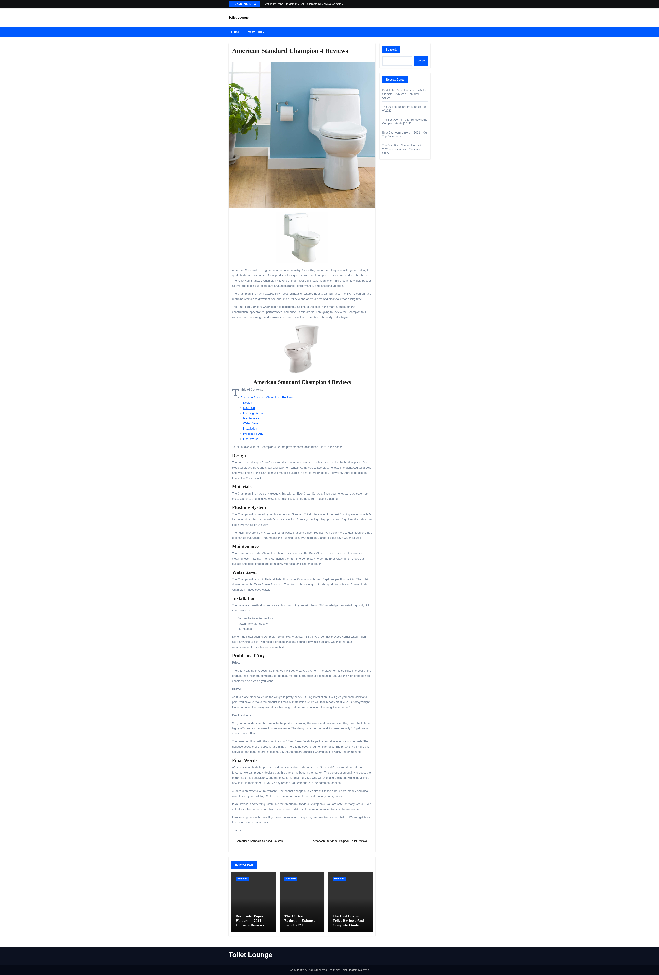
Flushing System (253, 413)
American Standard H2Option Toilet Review (340, 841)
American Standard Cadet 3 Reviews (260, 841)
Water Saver (251, 423)
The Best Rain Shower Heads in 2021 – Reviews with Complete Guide (402, 149)
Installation (250, 428)
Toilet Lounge (239, 17)
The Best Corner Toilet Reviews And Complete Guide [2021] (348, 923)
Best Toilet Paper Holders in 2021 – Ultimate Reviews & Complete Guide (252, 923)
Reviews (242, 878)
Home (235, 31)
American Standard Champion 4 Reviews (267, 397)
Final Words (250, 439)
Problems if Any (253, 434)
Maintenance (251, 418)
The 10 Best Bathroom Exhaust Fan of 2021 (299, 920)
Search (391, 49)
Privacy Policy (254, 31)
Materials (249, 407)
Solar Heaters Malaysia (355, 969)
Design (247, 402)
